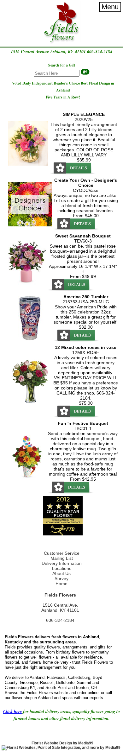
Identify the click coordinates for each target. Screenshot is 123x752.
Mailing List (61, 558)
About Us (61, 573)
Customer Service (61, 553)
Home (61, 583)
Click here (12, 711)
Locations (61, 568)
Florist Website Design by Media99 (62, 743)
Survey (61, 578)
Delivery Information (62, 563)
